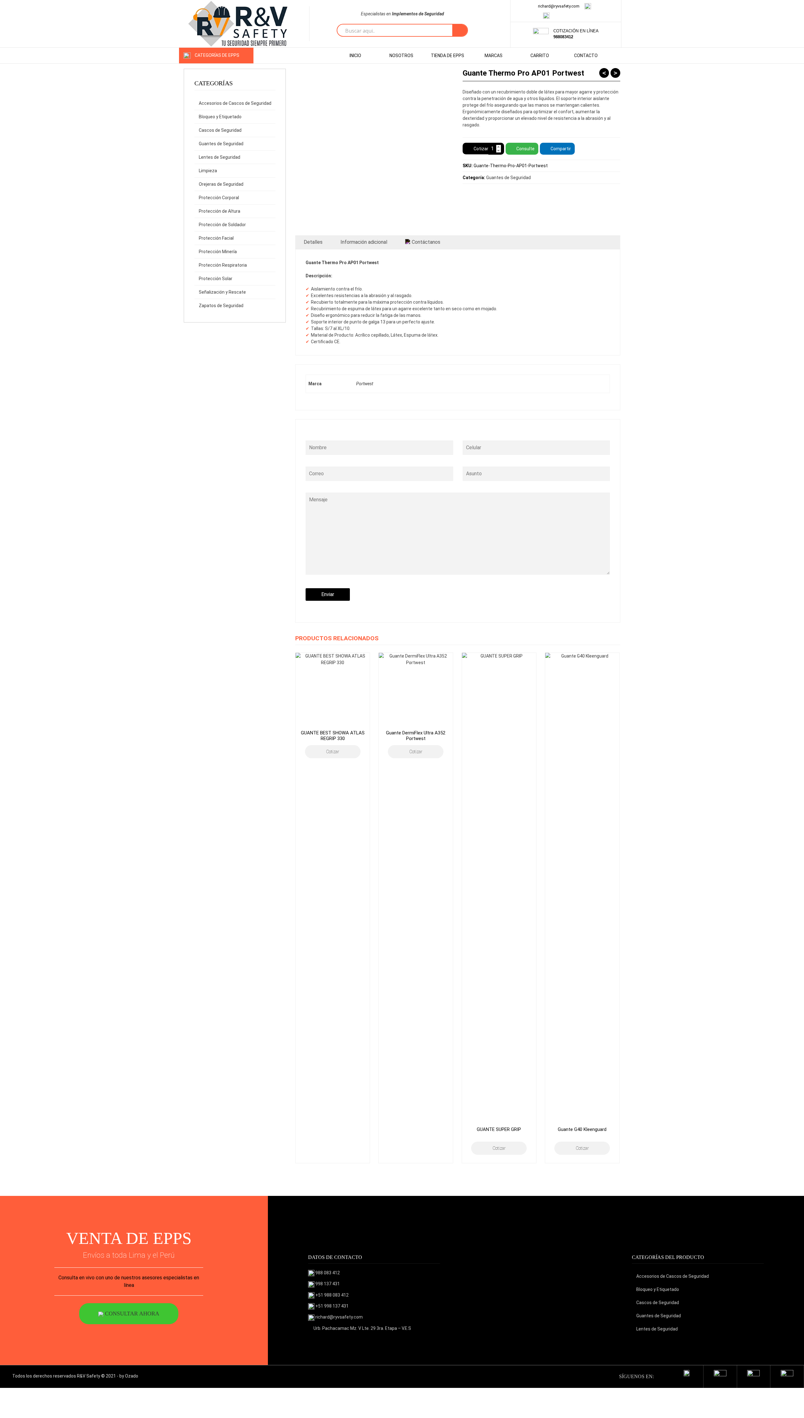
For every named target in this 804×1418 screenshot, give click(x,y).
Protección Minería (218, 251)
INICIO (355, 55)
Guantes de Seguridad (221, 143)
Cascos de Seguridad (220, 130)
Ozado (131, 1375)
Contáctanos (426, 242)
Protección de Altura (219, 211)
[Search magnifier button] (459, 30)
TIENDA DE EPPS (447, 55)
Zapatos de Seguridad (221, 305)
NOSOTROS (401, 55)
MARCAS (494, 55)
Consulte (525, 148)
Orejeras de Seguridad (221, 184)
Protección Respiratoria (223, 265)
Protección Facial (216, 238)
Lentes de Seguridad (219, 157)
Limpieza (208, 170)
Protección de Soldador (222, 224)
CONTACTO (586, 55)
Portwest (364, 383)
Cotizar (481, 148)
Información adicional (363, 242)
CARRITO (539, 55)
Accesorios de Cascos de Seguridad (235, 103)
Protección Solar (215, 278)
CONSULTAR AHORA (131, 1313)
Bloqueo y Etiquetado (220, 116)
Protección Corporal (219, 197)
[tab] (313, 242)
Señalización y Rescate (222, 292)
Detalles (313, 242)
